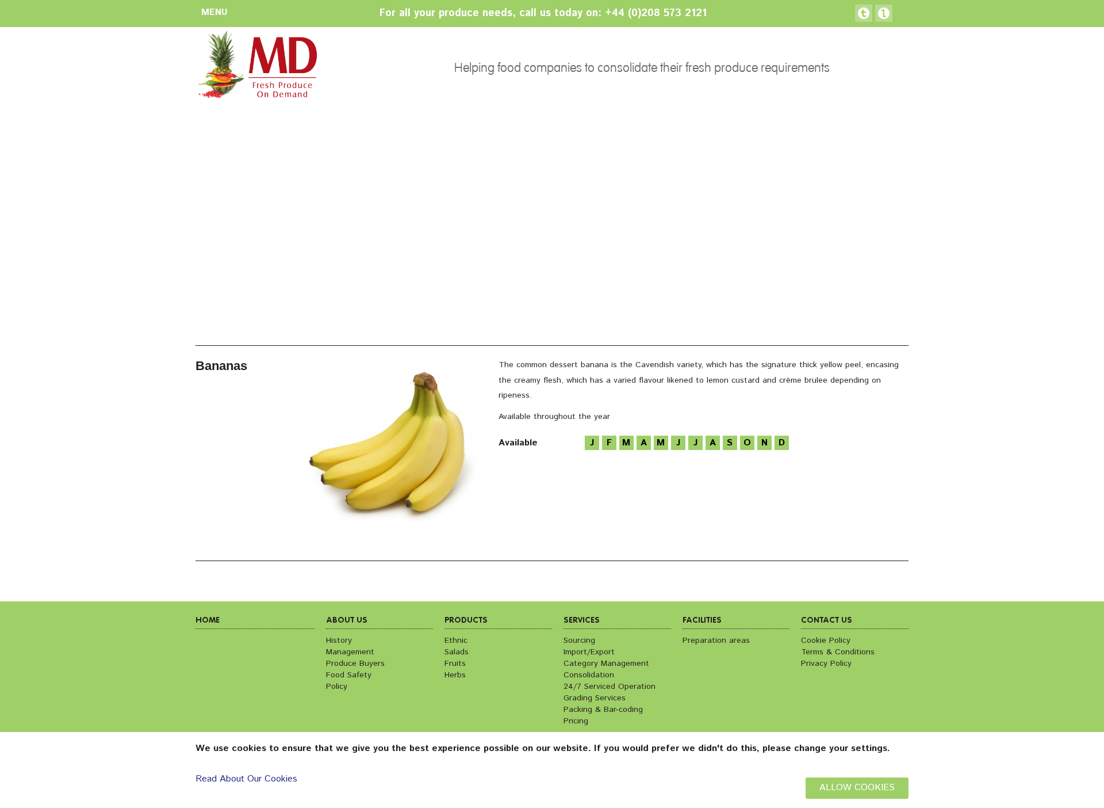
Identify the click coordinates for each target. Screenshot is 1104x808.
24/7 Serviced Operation (610, 686)
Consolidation (589, 675)
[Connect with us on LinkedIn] (883, 13)
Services (582, 620)
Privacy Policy (826, 663)
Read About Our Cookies (246, 779)
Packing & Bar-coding (603, 709)
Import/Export (589, 652)
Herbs (455, 675)
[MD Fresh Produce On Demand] (256, 68)
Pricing (576, 721)
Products (466, 620)
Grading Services (595, 698)
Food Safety (348, 675)
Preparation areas (716, 640)
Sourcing (579, 640)
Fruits (455, 663)
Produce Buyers (355, 663)
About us (346, 620)
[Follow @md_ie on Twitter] (863, 13)
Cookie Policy (825, 640)
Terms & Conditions (838, 652)
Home (207, 620)
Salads (456, 652)
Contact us (826, 620)
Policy (336, 686)
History (339, 640)
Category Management (606, 663)
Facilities (702, 620)
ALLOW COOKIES (857, 787)
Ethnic (455, 640)
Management (350, 652)
